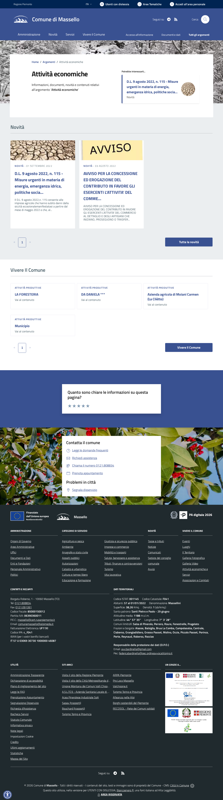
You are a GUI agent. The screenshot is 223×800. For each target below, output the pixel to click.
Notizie (152, 547)
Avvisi (151, 569)
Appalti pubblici (70, 558)
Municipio (22, 326)
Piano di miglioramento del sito (28, 686)
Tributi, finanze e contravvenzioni (123, 563)
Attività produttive (28, 287)
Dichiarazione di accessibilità (26, 681)
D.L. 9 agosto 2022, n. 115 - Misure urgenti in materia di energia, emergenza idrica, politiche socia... (152, 87)
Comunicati (154, 552)
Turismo (108, 569)
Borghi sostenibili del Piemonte (131, 703)
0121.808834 (23, 603)
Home (35, 62)
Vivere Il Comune (188, 347)
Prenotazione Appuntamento (27, 697)
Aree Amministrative (22, 547)
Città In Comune (179, 785)
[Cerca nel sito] (205, 19)
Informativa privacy (21, 725)
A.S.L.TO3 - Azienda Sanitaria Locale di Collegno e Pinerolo (96, 692)
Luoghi (186, 547)
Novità (19, 166)
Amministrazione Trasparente (27, 675)
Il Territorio (188, 552)
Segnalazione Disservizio (24, 703)
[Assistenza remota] (192, 785)
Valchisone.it (120, 686)
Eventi (186, 541)
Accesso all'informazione (139, 35)
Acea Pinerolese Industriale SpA (80, 697)
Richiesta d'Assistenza (23, 708)
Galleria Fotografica (193, 558)
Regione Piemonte (23, 4)
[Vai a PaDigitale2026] (191, 514)
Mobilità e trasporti (115, 552)
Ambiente (67, 547)
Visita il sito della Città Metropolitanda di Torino (89, 681)
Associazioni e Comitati (195, 580)
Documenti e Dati (20, 558)
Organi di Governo (20, 541)
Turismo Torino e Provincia (76, 714)
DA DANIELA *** (93, 294)
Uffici (13, 552)
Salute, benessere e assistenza (122, 558)
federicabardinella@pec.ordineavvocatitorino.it (145, 653)
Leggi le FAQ (17, 692)
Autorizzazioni (70, 563)
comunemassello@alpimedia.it (35, 624)
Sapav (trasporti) (71, 703)
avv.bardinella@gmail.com (136, 649)
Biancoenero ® (125, 790)
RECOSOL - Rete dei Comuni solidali (134, 708)
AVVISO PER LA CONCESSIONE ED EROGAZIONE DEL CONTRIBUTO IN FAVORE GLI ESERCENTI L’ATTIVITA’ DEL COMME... (110, 186)
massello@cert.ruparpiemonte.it (36, 620)
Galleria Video (190, 563)
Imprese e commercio (116, 547)
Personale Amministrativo (25, 569)
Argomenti (49, 62)
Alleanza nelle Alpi (123, 697)
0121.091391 (24, 607)
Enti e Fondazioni (20, 563)
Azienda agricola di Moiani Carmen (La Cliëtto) (173, 297)
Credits (14, 742)
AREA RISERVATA (111, 794)
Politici (14, 575)
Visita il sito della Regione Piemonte (82, 675)
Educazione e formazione (76, 580)
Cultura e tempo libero (75, 575)
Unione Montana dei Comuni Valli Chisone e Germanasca (95, 686)
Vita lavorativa (112, 575)
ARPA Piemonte (122, 675)
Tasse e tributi (156, 541)
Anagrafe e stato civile (75, 552)
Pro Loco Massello (123, 681)
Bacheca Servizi (19, 714)
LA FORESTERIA (26, 294)
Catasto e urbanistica (74, 569)
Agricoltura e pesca (73, 541)
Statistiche (16, 753)
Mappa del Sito (19, 759)
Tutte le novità (189, 242)
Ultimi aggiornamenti (22, 747)
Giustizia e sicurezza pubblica (120, 541)
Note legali (16, 731)
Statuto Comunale (21, 720)
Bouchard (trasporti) (73, 708)
